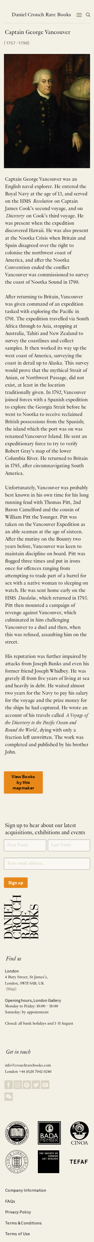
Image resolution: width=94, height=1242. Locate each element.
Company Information (25, 1190)
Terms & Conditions (23, 1223)
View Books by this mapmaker (23, 782)
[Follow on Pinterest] (27, 1084)
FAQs (10, 1201)
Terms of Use (17, 1233)
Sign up (15, 882)
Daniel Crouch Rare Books (41, 15)
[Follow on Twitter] (36, 1084)
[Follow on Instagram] (18, 1084)
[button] (79, 14)
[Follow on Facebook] (8, 1084)
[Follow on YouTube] (45, 1084)
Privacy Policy (18, 1212)
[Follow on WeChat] (8, 1096)
